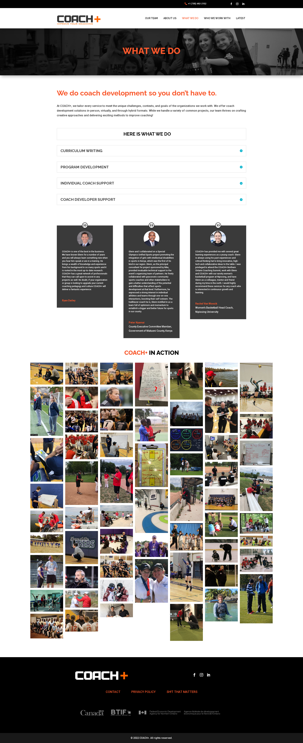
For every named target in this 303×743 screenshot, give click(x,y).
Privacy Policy (143, 692)
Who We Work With (217, 18)
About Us (169, 18)
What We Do (190, 18)
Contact (113, 692)
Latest (240, 18)
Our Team (151, 18)
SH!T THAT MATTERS (182, 692)
